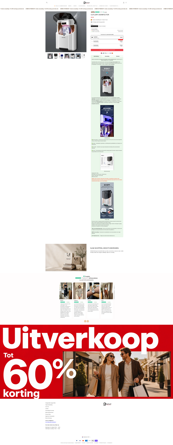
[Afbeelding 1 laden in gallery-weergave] (50, 56)
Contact (46, 408)
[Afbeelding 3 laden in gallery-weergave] (61, 56)
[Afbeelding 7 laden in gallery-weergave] (83, 56)
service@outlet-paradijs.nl (50, 422)
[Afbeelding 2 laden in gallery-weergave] (55, 56)
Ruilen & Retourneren (49, 412)
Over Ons (47, 406)
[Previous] (85, 321)
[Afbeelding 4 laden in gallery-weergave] (67, 56)
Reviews (117, 56)
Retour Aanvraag (48, 418)
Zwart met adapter (94, 26)
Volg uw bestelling (48, 404)
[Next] (88, 321)
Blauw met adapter (102, 26)
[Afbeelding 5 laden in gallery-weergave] (72, 56)
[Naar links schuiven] (46, 56)
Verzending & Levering (49, 410)
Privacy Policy (48, 414)
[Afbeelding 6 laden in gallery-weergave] (78, 56)
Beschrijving (96, 56)
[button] (47, 2)
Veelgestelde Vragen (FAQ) (50, 402)
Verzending (107, 56)
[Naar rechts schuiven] (85, 56)
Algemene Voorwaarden (49, 416)
